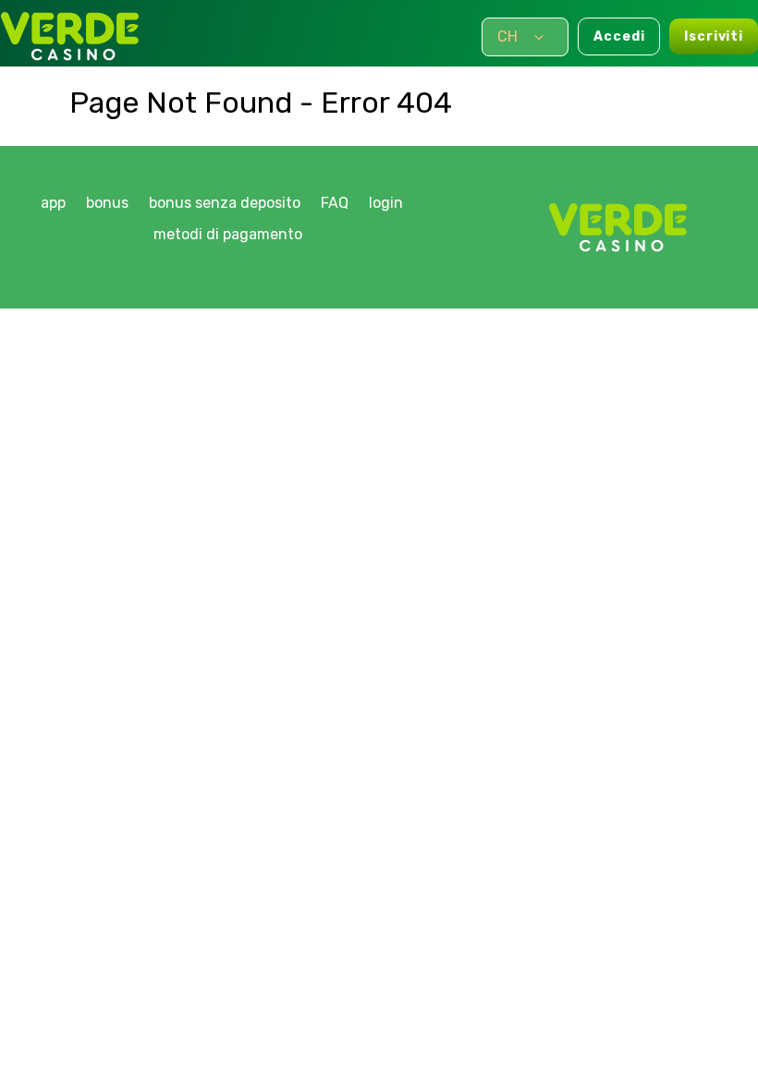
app (53, 203)
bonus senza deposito (224, 203)
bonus (107, 203)
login (386, 203)
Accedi (618, 36)
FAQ (334, 203)
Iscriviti (713, 36)
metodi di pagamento (227, 234)
